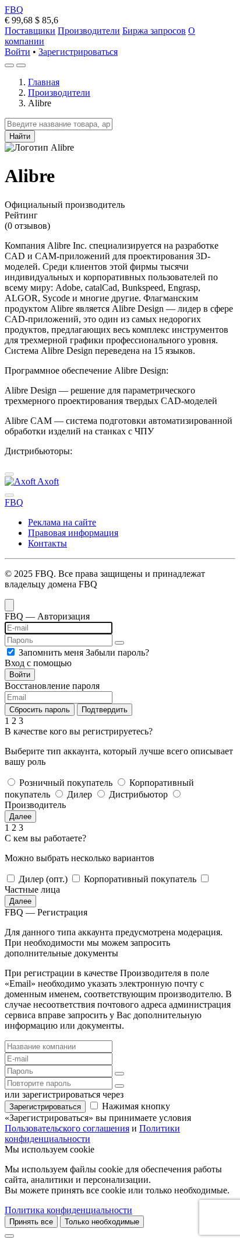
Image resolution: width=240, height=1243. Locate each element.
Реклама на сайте (62, 522)
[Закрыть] (9, 1236)
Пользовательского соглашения (67, 1128)
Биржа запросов (154, 31)
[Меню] (21, 65)
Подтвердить (105, 709)
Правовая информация (73, 533)
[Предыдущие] (9, 474)
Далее (20, 816)
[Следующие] (9, 495)
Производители (89, 31)
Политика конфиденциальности (68, 1210)
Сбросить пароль (39, 709)
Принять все (31, 1221)
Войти (17, 52)
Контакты (47, 543)
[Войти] (9, 65)
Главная (43, 82)
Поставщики (30, 31)
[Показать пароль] (119, 643)
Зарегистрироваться (78, 52)
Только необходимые (102, 1221)
